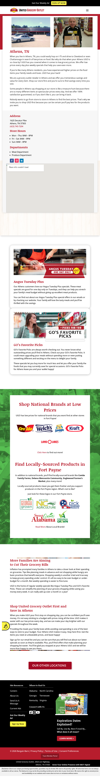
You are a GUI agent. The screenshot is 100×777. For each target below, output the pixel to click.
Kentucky (33, 700)
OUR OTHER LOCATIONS (49, 665)
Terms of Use (51, 751)
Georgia (33, 695)
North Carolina (46, 691)
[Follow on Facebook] (12, 161)
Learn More (66, 738)
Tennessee (45, 695)
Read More (40, 526)
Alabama (33, 691)
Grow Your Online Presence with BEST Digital (71, 765)
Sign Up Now (58, 3)
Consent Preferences (69, 751)
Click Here (42, 452)
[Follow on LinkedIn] (22, 161)
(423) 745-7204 (16, 126)
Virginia (43, 700)
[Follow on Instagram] (17, 161)
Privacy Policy (36, 751)
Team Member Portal (50, 756)
